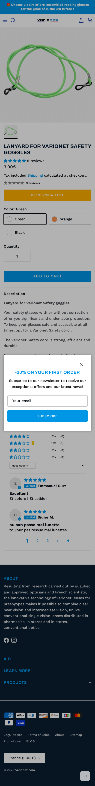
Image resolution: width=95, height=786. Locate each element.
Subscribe (47, 416)
